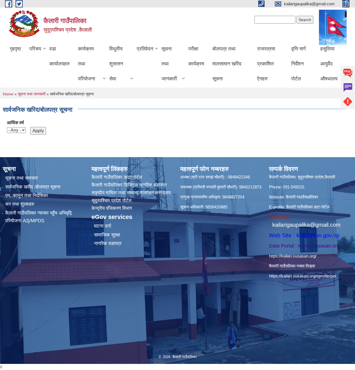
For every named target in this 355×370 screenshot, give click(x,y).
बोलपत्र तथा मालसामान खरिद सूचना (226, 63)
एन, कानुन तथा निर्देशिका (26, 195)
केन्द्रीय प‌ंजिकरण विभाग (112, 208)
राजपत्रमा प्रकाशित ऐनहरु (266, 63)
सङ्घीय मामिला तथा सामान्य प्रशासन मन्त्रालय (131, 192)
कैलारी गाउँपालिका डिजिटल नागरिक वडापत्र (129, 185)
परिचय (35, 49)
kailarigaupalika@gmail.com (306, 225)
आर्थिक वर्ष (15, 122)
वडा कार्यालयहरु (59, 56)
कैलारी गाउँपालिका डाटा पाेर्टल (117, 177)
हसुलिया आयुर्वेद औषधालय (329, 63)
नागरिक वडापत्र (107, 243)
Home (8, 94)
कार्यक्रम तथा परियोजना (86, 63)
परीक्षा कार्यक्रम (196, 56)
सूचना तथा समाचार (21, 178)
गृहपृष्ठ (15, 49)
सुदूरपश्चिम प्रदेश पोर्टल (111, 200)
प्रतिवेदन (145, 49)
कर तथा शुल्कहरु (19, 204)
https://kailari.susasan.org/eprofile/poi (302, 276)
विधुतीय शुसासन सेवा (116, 63)
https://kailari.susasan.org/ (292, 256)
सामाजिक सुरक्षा (107, 235)
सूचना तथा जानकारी (169, 63)
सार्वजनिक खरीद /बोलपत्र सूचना (32, 187)
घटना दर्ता (102, 226)
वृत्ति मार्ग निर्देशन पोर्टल (298, 63)
